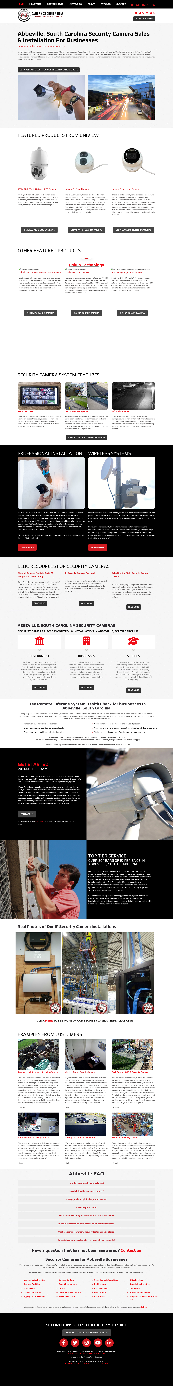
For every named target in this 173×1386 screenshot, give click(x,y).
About (91, 4)
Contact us (131, 1250)
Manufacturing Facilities (34, 1280)
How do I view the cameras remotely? (87, 1191)
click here (144, 1307)
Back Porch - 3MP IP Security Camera (130, 1072)
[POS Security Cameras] (38, 1114)
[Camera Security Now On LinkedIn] (151, 13)
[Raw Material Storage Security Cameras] (38, 1041)
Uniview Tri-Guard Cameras (86, 230)
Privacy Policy (72, 1364)
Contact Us (27, 814)
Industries (35, 4)
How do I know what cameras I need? (86, 1183)
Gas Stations (100, 1292)
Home (21, 4)
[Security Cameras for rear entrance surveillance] (132, 1041)
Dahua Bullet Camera (132, 313)
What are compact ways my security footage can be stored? (86, 1232)
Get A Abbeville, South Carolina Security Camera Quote (49, 70)
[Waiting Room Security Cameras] (85, 1041)
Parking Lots (100, 1284)
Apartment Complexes (140, 1292)
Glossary (103, 1364)
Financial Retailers (67, 1296)
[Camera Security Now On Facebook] (136, 13)
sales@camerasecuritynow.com (90, 1353)
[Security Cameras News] (154, 13)
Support (121, 4)
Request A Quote (144, 19)
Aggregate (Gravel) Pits (34, 1296)
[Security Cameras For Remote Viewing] (39, 384)
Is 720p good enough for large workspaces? (86, 1199)
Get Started (33, 764)
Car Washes (99, 1296)
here (49, 1020)
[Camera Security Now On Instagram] (143, 13)
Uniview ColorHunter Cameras (133, 230)
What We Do (75, 4)
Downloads (89, 1364)
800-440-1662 (139, 4)
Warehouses (29, 1288)
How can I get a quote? (87, 1207)
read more (39, 687)
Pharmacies (135, 1288)
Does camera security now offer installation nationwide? (86, 1215)
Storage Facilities (32, 1284)
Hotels (62, 1288)
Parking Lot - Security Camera (80, 1137)
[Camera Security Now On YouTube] (147, 13)
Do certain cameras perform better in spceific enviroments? (86, 1240)
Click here (39, 821)
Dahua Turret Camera (86, 313)
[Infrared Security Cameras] (133, 384)
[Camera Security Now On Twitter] (140, 13)
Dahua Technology (86, 264)
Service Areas (55, 4)
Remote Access (25, 411)
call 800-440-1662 (45, 803)
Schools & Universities (140, 1284)
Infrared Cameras (120, 411)
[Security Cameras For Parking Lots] (85, 1114)
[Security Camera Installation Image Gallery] (38, 932)
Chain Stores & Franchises (106, 1280)
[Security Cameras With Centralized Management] (86, 384)
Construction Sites (32, 1292)
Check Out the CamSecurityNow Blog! (86, 1332)
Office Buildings (136, 1280)
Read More (39, 603)
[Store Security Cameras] (132, 1114)
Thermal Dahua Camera (40, 313)
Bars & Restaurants (68, 1284)
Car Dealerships (101, 1288)
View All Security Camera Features (86, 437)
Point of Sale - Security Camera (33, 1137)
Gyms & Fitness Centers (70, 1292)
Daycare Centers (66, 1280)
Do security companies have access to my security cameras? (86, 1224)
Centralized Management (77, 411)
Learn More (27, 547)
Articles (106, 4)
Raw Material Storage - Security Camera (38, 1072)
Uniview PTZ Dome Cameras (39, 230)
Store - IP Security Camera (125, 1137)
